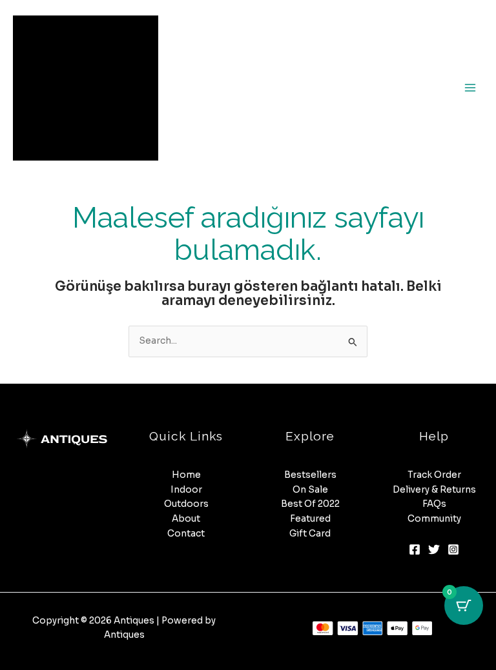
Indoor (186, 489)
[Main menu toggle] (470, 88)
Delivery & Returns (434, 489)
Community (434, 518)
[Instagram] (453, 549)
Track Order (434, 474)
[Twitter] (434, 549)
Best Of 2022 (310, 503)
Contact (186, 533)
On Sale (310, 489)
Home (186, 474)
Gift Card (310, 533)
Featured (310, 518)
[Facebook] (414, 549)
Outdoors (186, 503)
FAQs (434, 503)
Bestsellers (310, 474)
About (186, 518)
